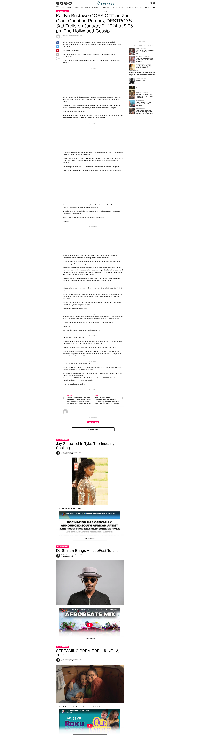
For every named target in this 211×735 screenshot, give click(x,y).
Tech (141, 7)
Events (76, 7)
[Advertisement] (93, 80)
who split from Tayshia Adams (110, 60)
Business (122, 7)
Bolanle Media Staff (68, 610)
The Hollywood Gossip (85, 477)
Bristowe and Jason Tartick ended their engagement (90, 170)
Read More (82, 492)
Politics (135, 7)
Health (147, 7)
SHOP (105, 11)
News (128, 7)
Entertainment (85, 7)
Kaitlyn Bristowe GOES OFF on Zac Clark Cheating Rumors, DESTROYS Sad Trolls (90, 475)
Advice (115, 7)
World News (107, 7)
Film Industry (96, 7)
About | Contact (67, 7)
